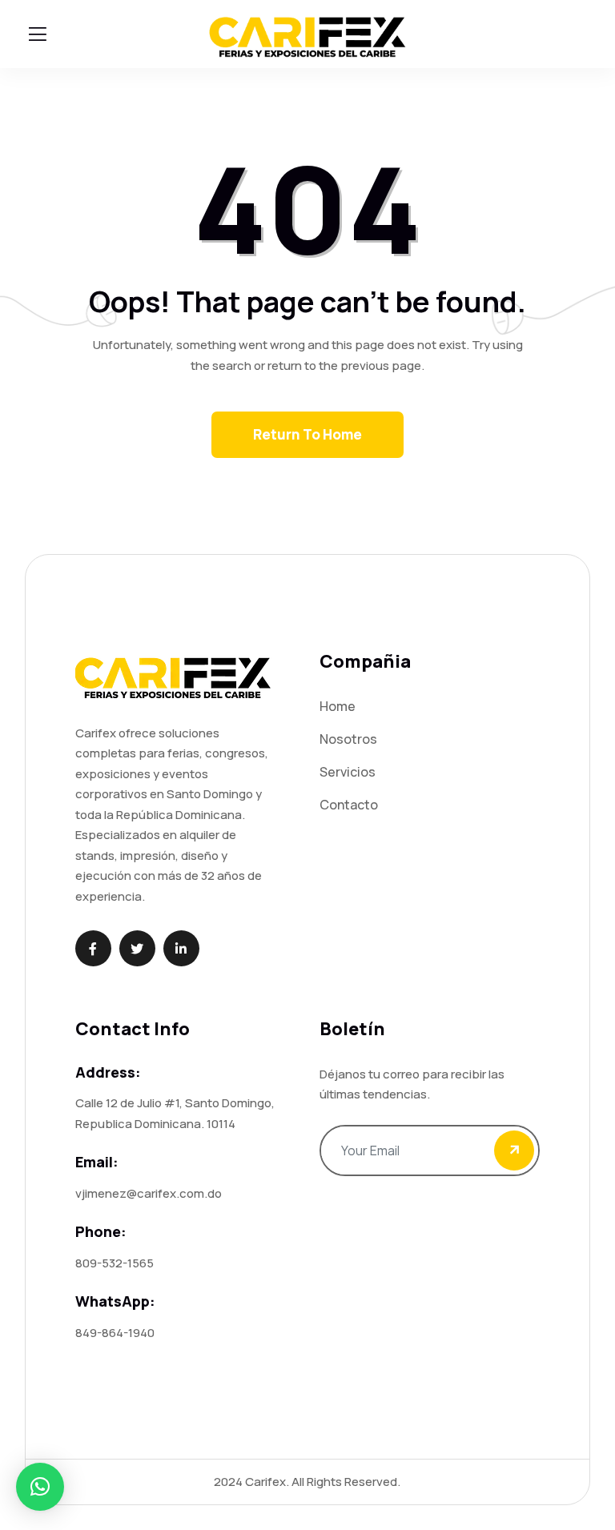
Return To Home (307, 434)
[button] (40, 1487)
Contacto (349, 804)
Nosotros (348, 739)
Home (338, 706)
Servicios (348, 772)
